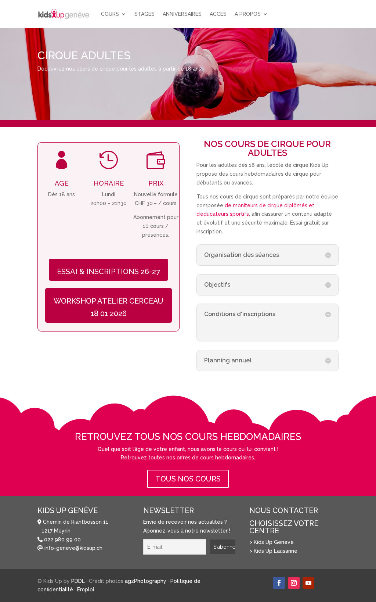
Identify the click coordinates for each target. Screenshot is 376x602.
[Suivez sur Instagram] (294, 583)
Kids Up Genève (274, 542)
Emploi (85, 589)
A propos (248, 14)
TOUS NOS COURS (188, 478)
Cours (110, 14)
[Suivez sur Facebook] (279, 583)
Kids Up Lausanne (275, 551)
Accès (218, 14)
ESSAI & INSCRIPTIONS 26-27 (108, 271)
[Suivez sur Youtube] (308, 583)
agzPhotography (145, 581)
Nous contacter (283, 510)
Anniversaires (182, 14)
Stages (144, 14)
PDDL (78, 581)
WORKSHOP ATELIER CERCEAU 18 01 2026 (108, 307)
